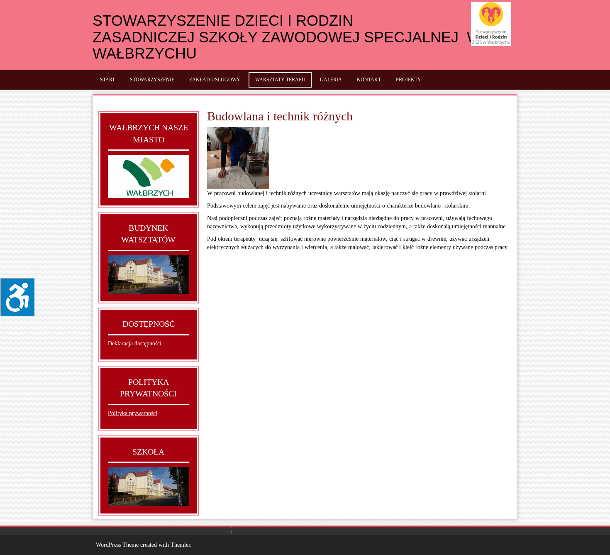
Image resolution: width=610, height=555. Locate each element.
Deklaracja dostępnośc (134, 343)
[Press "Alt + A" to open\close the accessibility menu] (17, 297)
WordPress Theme (117, 545)
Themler (180, 545)
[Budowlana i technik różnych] (238, 158)
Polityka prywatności (132, 413)
